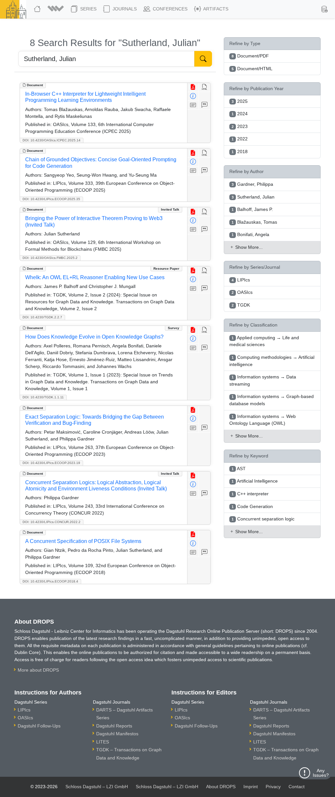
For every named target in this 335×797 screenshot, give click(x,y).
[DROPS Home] (37, 9)
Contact (297, 786)
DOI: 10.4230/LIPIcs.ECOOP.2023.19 (51, 463)
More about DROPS (38, 670)
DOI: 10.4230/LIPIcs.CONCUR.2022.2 (51, 522)
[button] (56, 9)
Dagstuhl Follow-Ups (39, 725)
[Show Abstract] (193, 105)
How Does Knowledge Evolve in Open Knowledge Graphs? (94, 337)
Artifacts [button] (215, 8)
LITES (102, 741)
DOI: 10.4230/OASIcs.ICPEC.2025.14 (51, 140)
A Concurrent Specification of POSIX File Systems (83, 541)
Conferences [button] (169, 8)
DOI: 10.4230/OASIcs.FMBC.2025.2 (50, 258)
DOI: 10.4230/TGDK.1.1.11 (43, 397)
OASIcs (25, 717)
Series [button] (88, 8)
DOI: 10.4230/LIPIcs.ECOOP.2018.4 (50, 581)
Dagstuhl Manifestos (117, 733)
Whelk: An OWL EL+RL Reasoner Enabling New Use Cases (95, 277)
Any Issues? (321, 773)
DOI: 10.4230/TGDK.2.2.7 (42, 317)
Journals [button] (124, 8)
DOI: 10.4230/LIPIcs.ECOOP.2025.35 (51, 199)
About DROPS (221, 786)
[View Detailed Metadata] (193, 96)
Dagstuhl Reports (114, 725)
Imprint (250, 786)
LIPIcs (24, 709)
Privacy (273, 786)
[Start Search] (203, 59)
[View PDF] (193, 87)
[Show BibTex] (204, 105)
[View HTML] (204, 87)
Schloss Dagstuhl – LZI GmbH (96, 786)
